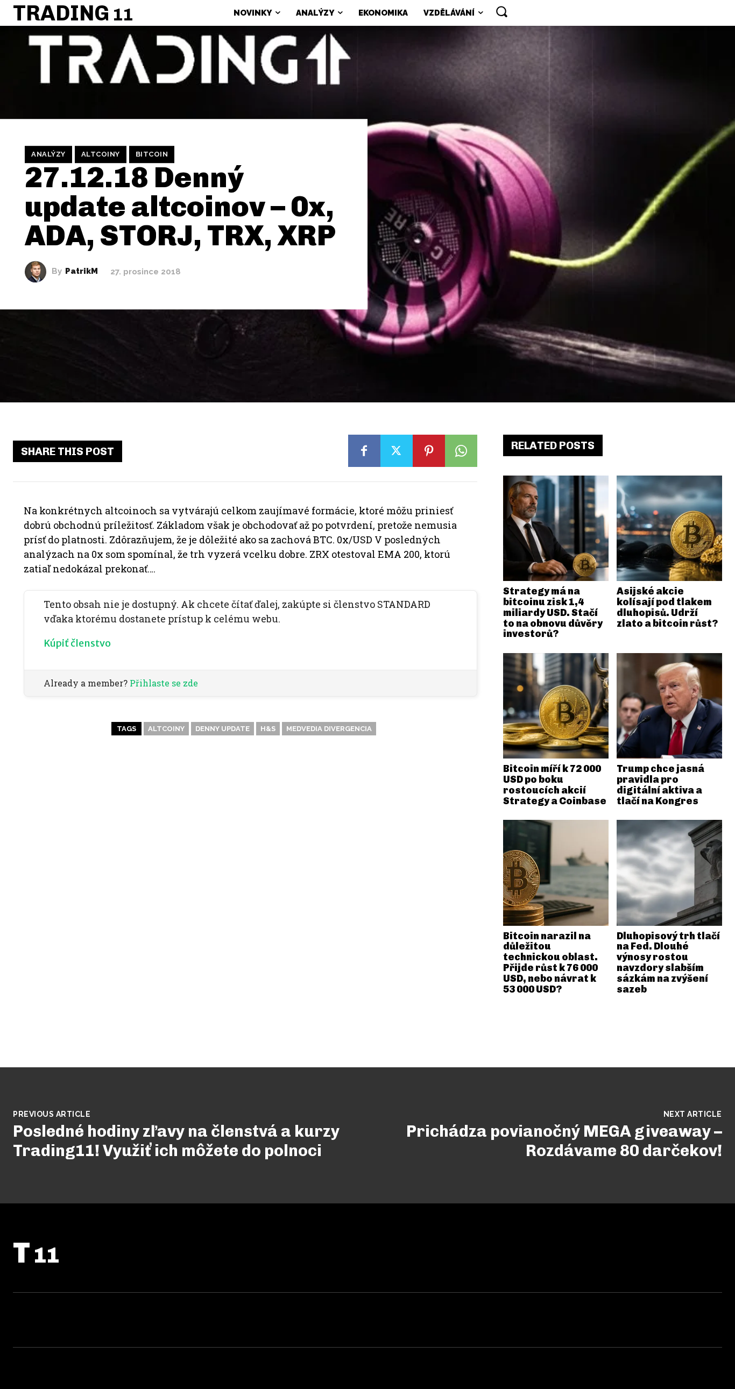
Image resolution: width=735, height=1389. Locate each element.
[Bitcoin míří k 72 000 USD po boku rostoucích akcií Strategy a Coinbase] (556, 706)
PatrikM (81, 271)
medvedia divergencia (329, 729)
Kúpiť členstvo (77, 643)
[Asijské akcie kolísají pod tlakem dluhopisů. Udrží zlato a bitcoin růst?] (669, 528)
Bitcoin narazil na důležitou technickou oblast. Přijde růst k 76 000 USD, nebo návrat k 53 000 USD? (550, 962)
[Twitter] (396, 451)
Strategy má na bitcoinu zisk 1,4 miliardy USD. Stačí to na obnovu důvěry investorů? (553, 612)
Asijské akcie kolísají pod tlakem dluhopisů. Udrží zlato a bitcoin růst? (667, 607)
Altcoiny (100, 154)
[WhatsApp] (461, 451)
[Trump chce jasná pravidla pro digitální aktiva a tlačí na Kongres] (669, 706)
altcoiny (166, 729)
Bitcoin (152, 154)
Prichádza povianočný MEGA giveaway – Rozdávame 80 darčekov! (564, 1141)
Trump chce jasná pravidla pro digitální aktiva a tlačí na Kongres (660, 784)
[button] (501, 11)
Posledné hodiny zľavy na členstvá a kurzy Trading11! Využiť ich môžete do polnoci (176, 1141)
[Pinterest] (429, 451)
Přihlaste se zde (164, 683)
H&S (267, 729)
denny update (222, 729)
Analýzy (48, 154)
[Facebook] (364, 451)
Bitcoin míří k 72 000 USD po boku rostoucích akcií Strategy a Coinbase (554, 784)
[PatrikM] (38, 271)
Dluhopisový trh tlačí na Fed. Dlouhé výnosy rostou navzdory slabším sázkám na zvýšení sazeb (668, 962)
